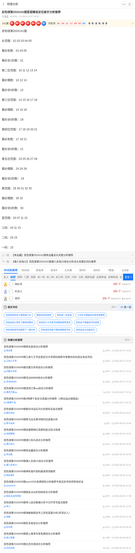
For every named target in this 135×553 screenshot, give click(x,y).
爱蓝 (6, 16)
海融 (8, 517)
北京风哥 (10, 548)
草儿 (8, 506)
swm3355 (10, 485)
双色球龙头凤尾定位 (85, 330)
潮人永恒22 (11, 465)
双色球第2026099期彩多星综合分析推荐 (67, 525)
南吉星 (9, 350)
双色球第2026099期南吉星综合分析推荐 (67, 348)
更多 (124, 4)
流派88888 (11, 381)
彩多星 (9, 527)
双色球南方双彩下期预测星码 (19, 322)
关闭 (129, 4)
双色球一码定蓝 (64, 315)
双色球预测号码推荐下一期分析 (20, 330)
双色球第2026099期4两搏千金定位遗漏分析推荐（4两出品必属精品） (67, 400)
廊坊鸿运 (10, 413)
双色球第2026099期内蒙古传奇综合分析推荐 (67, 369)
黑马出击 (10, 423)
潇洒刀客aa (11, 392)
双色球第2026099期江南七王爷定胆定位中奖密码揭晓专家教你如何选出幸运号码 (67, 359)
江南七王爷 (11, 361)
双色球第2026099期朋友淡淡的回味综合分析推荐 (67, 494)
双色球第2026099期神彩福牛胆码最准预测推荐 (67, 473)
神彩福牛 (10, 475)
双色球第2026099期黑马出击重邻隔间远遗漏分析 (67, 421)
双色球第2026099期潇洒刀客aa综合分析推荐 (67, 390)
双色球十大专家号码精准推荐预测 (54, 322)
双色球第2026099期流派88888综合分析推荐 (67, 380)
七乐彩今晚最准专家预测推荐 (91, 315)
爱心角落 (10, 537)
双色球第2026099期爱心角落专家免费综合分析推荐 (67, 536)
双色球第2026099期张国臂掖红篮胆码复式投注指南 (67, 432)
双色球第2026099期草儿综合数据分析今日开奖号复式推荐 (67, 504)
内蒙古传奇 (11, 371)
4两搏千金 (11, 402)
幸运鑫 (9, 454)
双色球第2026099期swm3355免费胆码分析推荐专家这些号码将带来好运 (67, 484)
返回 (3, 4)
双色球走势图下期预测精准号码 (55, 330)
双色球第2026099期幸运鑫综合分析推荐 (67, 452)
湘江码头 (10, 444)
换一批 (127, 307)
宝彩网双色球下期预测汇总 (18, 315)
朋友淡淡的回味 (13, 496)
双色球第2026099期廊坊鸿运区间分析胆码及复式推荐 (67, 411)
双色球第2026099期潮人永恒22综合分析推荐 (67, 463)
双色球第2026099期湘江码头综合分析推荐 (67, 442)
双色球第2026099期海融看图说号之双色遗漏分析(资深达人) (67, 515)
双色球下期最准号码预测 (87, 322)
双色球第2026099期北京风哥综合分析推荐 (67, 546)
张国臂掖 (10, 433)
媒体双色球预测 (44, 315)
